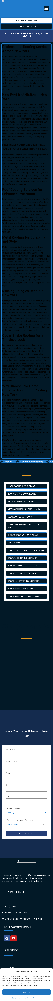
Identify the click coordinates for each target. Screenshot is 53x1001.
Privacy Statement (33, 998)
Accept (26, 992)
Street (8, 785)
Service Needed (13, 808)
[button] (49, 971)
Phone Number (13, 761)
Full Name (10, 749)
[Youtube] (13, 938)
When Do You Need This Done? (20, 820)
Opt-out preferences (19, 998)
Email (8, 773)
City (7, 797)
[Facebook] (7, 938)
